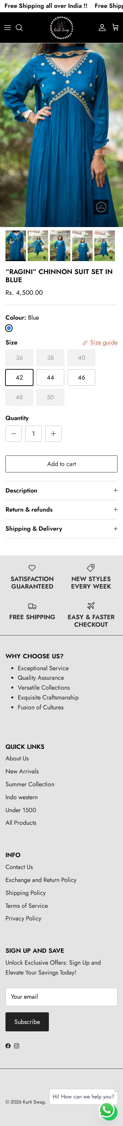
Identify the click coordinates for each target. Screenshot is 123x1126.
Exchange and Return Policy (41, 879)
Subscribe (27, 1021)
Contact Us (19, 867)
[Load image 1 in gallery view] (61, 135)
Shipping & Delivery (33, 528)
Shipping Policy (25, 892)
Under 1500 (20, 810)
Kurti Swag (34, 1101)
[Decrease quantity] (13, 433)
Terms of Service (26, 905)
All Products (20, 822)
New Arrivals (22, 771)
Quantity (17, 418)
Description (21, 490)
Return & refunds (29, 509)
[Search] (22, 27)
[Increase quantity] (53, 433)
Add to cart (61, 464)
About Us (17, 758)
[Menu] (7, 27)
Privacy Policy (23, 918)
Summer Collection (29, 784)
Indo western (21, 797)
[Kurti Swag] (61, 27)
